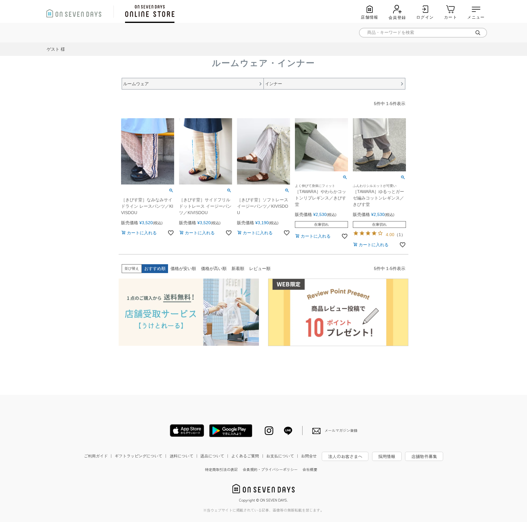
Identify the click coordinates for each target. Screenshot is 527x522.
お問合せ (309, 456)
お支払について (282, 456)
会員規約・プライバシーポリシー (270, 469)
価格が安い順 (183, 268)
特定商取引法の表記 (221, 469)
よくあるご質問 (247, 456)
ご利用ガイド (98, 456)
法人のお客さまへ (345, 456)
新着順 (237, 268)
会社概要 (310, 469)
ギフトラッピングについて (141, 456)
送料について (184, 456)
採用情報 (386, 456)
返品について (215, 456)
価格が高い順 (214, 268)
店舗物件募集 (424, 456)
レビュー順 (260, 268)
